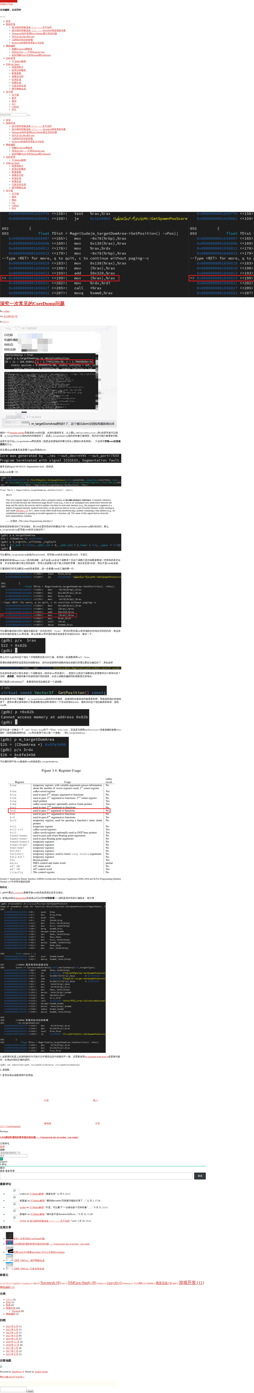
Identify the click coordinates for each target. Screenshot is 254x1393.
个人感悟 (140, 1283)
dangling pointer (17, 432)
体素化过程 (18, 76)
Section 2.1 (22, 510)
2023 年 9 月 (12, 1326)
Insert (30, 1391)
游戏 (175, 1283)
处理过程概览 (19, 70)
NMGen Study (13, 64)
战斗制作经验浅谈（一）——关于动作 (32, 27)
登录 (2, 1146)
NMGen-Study (82, 1282)
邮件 (14, 98)
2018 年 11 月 (12, 1345)
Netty (64, 1283)
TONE (23, 1221)
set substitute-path (96, 1056)
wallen (6, 311)
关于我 (9, 92)
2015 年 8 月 (12, 1354)
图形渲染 (164, 1282)
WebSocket (128, 1283)
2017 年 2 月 (12, 1351)
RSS (14, 109)
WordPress (17, 1371)
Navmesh (50, 1282)
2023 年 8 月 (12, 1329)
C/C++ (5, 321)
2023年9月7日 (11, 316)
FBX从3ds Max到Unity (23, 36)
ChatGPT (17, 1283)
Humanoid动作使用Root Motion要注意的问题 (34, 33)
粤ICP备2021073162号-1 (12, 1377)
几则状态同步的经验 (22, 39)
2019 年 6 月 (12, 1338)
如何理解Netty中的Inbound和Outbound (31, 55)
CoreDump (11, 1126)
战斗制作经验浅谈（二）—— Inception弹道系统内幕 (39, 30)
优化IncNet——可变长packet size (28, 52)
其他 (8, 1305)
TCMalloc (101, 1283)
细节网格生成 (19, 88)
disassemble (20, 898)
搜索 (200, 1176)
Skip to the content (8, 1)
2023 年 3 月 (12, 1332)
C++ (2, 1283)
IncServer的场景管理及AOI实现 (28, 43)
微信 (14, 101)
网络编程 (10, 46)
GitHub (15, 106)
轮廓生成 (16, 82)
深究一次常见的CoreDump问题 (32, 303)
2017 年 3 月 (12, 1348)
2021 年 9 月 (12, 1335)
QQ (13, 104)
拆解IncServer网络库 (22, 49)
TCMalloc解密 (19, 61)
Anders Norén (41, 1371)
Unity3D (115, 1283)
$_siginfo (18, 893)
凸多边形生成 (19, 85)
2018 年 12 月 (12, 1342)
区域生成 (16, 79)
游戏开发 (10, 24)
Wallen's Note (6, 4)
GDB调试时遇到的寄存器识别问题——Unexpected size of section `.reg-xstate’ (39, 1137)
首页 (8, 21)
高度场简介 (18, 67)
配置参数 (16, 73)
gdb (18, 1126)
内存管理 (10, 58)
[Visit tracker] (1, 1366)
